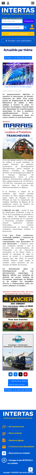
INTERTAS (18, 10)
